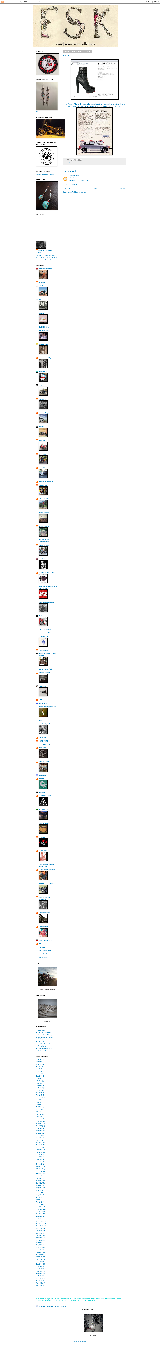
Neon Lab (42, 837)
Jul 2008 (39, 1276)
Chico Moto (41, 1030)
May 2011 (39, 1195)
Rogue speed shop (45, 796)
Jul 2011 (38, 1190)
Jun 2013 (39, 1135)
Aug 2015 (39, 1085)
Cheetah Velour (44, 823)
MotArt (41, 299)
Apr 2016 (39, 1066)
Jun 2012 (39, 1164)
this (88, 106)
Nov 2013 (39, 1123)
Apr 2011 (39, 1197)
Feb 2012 (39, 1173)
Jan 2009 (39, 1261)
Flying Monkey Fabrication (47, 707)
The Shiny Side (43, 330)
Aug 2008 (39, 1273)
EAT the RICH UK (44, 744)
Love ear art (43, 485)
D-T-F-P (41, 700)
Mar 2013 (39, 1143)
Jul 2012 (39, 1162)
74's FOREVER (43, 809)
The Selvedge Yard (45, 703)
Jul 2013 (39, 1133)
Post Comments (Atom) (79, 192)
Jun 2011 (39, 1192)
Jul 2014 (39, 1107)
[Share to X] (76, 160)
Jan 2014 (39, 1119)
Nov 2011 (39, 1181)
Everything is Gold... (45, 950)
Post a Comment (71, 184)
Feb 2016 (39, 1071)
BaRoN (41, 286)
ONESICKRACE (44, 957)
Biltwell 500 (47, 1021)
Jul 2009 (39, 1247)
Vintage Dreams (44, 545)
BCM (40, 385)
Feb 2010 (39, 1230)
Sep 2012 (39, 1157)
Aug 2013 (39, 1131)
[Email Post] (68, 160)
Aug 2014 (39, 1104)
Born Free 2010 (93, 1335)
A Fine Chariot (43, 851)
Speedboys (42, 399)
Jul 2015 (39, 1088)
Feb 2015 (39, 1095)
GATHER (41, 313)
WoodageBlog (43, 413)
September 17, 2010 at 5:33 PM (79, 180)
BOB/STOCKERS (44, 913)
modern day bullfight (45, 358)
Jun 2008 (39, 1278)
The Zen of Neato (44, 616)
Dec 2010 (39, 1207)
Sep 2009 (39, 1242)
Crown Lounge (43, 927)
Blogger (83, 1341)
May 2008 (39, 1280)
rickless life (42, 947)
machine (41, 427)
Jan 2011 (39, 1204)
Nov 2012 (39, 1152)
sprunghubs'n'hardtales (46, 481)
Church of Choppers (45, 940)
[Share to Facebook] (79, 160)
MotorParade (43, 371)
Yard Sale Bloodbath (44, 1051)
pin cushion (42, 775)
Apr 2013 (39, 1140)
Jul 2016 (39, 1064)
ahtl (40, 944)
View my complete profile (44, 260)
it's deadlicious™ (44, 636)
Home (95, 188)
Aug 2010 (39, 1216)
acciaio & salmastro (45, 559)
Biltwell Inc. (42, 737)
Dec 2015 (39, 1076)
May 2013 (39, 1138)
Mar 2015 (39, 1092)
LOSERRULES (43, 344)
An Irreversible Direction (47, 870)
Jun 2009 (39, 1250)
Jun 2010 (39, 1221)
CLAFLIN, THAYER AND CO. (48, 573)
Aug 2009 (39, 1245)
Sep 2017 (39, 1059)
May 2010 (39, 1223)
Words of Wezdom (45, 672)
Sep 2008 (39, 1271)
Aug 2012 (39, 1159)
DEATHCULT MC (44, 741)
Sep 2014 (39, 1102)
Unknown (72, 175)
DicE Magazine (43, 650)
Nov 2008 (39, 1266)
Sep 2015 (39, 1083)
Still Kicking (42, 686)
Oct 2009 (39, 1240)
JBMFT (41, 720)
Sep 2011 (39, 1185)
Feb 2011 (39, 1202)
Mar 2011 (39, 1200)
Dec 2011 (39, 1178)
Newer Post (67, 188)
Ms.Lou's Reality (44, 526)
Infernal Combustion (45, 468)
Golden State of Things (45, 1035)
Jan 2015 (39, 1097)
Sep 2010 (39, 1214)
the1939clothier (44, 761)
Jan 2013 (39, 1147)
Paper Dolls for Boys (44, 1043)
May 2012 (39, 1166)
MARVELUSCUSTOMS (46, 883)
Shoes (70, 163)
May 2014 (39, 1112)
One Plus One (42, 1041)
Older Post (122, 188)
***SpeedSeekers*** (45, 269)
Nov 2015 (39, 1078)
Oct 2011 (39, 1183)
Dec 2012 (39, 1150)
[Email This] (72, 160)
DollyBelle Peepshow (45, 1032)
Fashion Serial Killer (45, 250)
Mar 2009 (39, 1257)
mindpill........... (43, 778)
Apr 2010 (39, 1226)
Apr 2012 (39, 1169)
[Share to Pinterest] (81, 160)
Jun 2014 (39, 1109)
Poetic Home (42, 1046)
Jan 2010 (39, 1233)
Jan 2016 (39, 1073)
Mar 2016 (39, 1069)
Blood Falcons (43, 499)
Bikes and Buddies (45, 629)
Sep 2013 (39, 1128)
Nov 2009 (39, 1238)
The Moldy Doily (44, 327)
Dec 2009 (39, 1235)
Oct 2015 (39, 1081)
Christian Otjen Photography (48, 724)
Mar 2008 (39, 1285)
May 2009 (39, 1252)
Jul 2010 (39, 1219)
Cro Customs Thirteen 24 (47, 633)
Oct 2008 (39, 1269)
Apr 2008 (39, 1283)
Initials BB (42, 282)
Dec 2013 (39, 1121)
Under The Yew (43, 954)
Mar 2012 (39, 1171)
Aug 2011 (39, 1188)
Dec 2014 (39, 1100)
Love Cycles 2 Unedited (47, 989)
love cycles (42, 454)
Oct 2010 (39, 1211)
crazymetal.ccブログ (45, 669)
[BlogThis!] (74, 160)
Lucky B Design (44, 512)
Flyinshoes (42, 748)
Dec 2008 (39, 1264)
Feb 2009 (39, 1259)
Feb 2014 (39, 1116)
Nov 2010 (39, 1209)
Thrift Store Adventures (45, 1048)
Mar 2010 (39, 1228)
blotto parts (42, 440)
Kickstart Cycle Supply (46, 602)
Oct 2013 (39, 1126)
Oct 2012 (39, 1154)
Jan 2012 (39, 1176)
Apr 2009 (39, 1254)
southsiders (43, 792)
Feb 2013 (39, 1145)
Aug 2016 (39, 1062)
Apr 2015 (39, 1090)
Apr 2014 (39, 1114)
